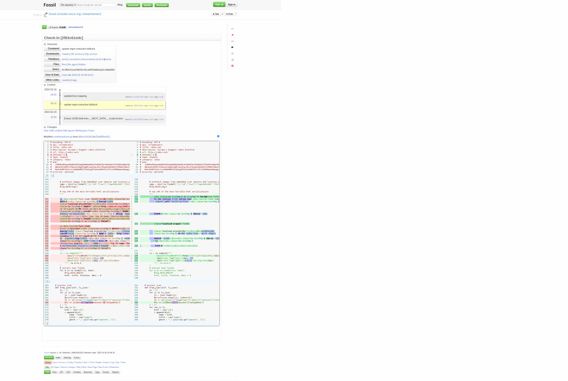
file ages (72, 64)
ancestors (75, 59)
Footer (106, 362)
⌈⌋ (44, 27)
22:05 (54, 117)
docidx (147, 5)
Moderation (114, 367)
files (64, 64)
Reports (115, 372)
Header (99, 362)
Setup (47, 362)
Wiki (47, 367)
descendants (88, 59)
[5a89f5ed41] (103, 136)
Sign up (219, 4)
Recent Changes (68, 367)
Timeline (78, 362)
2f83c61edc (139, 106)
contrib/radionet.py (63, 136)
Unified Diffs (61, 130)
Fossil (46, 353)
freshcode (161, 5)
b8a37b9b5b (138, 119)
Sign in (231, 4)
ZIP (61, 372)
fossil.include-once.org (65, 14)
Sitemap (67, 357)
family (65, 59)
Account (49, 357)
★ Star (216, 14)
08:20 (54, 94)
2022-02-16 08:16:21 (82, 75)
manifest (66, 80)
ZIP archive (77, 54)
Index (58, 357)
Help (47, 372)
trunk (108, 59)
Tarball (65, 54)
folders (82, 64)
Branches (88, 372)
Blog (120, 5)
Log (112, 362)
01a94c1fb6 (139, 97)
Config (70, 362)
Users (54, 362)
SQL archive (90, 54)
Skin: (86, 362)
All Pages (55, 367)
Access (62, 362)
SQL (117, 362)
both (99, 59)
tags (74, 80)
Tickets (106, 372)
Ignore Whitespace (78, 130)
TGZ (68, 372)
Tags (97, 372)
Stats (123, 362)
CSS (92, 362)
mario (65, 75)
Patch (91, 130)
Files (55, 372)
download (133, 5)
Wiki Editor (81, 367)
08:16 (54, 103)
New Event (103, 367)
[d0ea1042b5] (85, 136)
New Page (92, 367)
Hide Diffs (49, 130)
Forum (77, 357)
